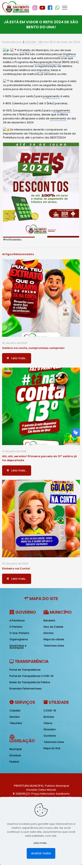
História (48, 633)
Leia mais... (41, 843)
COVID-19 (50, 710)
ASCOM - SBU (34, 42)
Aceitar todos (41, 853)
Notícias (49, 717)
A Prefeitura (17, 620)
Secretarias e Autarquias (17, 646)
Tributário (15, 723)
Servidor (14, 717)
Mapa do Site (52, 748)
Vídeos (48, 723)
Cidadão (15, 710)
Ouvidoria (50, 735)
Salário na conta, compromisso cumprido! (33, 348)
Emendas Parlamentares (25, 688)
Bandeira (49, 620)
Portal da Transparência (24, 669)
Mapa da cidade (54, 639)
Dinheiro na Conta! (16, 569)
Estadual (15, 755)
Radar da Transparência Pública (29, 682)
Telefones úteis (54, 645)
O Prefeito (15, 627)
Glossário (50, 729)
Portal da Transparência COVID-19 (31, 676)
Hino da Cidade (53, 627)
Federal (14, 761)
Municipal (15, 749)
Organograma (18, 639)
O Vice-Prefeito (19, 633)
